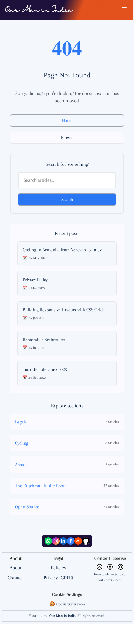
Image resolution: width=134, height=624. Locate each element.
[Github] (85, 541)
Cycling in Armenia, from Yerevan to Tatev (62, 249)
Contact (15, 577)
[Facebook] (70, 541)
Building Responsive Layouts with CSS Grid (63, 309)
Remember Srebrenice (44, 339)
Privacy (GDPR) (58, 577)
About (15, 568)
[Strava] (78, 541)
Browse (67, 137)
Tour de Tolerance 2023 (45, 369)
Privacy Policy (35, 279)
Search (67, 199)
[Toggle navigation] (124, 10)
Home (67, 120)
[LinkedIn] (63, 541)
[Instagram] (56, 541)
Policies (58, 568)
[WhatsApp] (48, 541)
